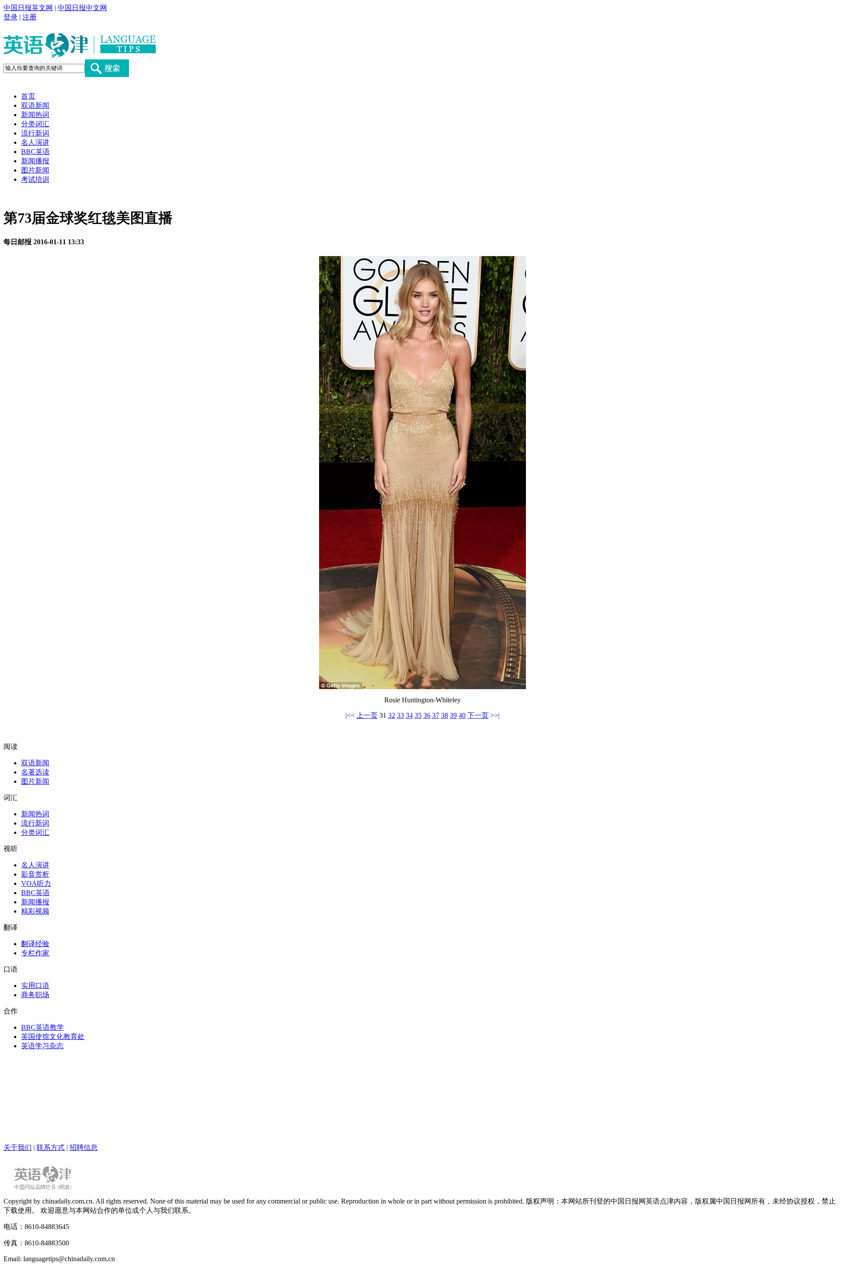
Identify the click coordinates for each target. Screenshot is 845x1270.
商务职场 (35, 994)
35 (418, 715)
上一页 (367, 715)
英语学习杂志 (42, 1046)
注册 (29, 17)
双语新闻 (35, 105)
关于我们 (18, 1147)
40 (462, 715)
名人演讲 (35, 142)
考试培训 (35, 179)
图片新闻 (35, 170)
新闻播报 (35, 161)
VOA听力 (36, 883)
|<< (350, 715)
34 (409, 715)
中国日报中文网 (82, 7)
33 (400, 715)
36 (426, 715)
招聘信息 (84, 1147)
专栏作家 (35, 953)
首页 (28, 96)
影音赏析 (35, 874)
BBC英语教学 (42, 1027)
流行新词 (35, 133)
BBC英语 (35, 151)
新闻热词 (35, 114)
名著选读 (35, 772)
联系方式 (51, 1147)
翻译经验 (35, 943)
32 (391, 715)
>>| (495, 715)
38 (444, 715)
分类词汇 (35, 124)
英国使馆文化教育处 (52, 1036)
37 (435, 715)
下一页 (478, 715)
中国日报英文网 (28, 7)
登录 (11, 17)
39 (453, 715)
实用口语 (35, 985)
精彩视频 (35, 911)
